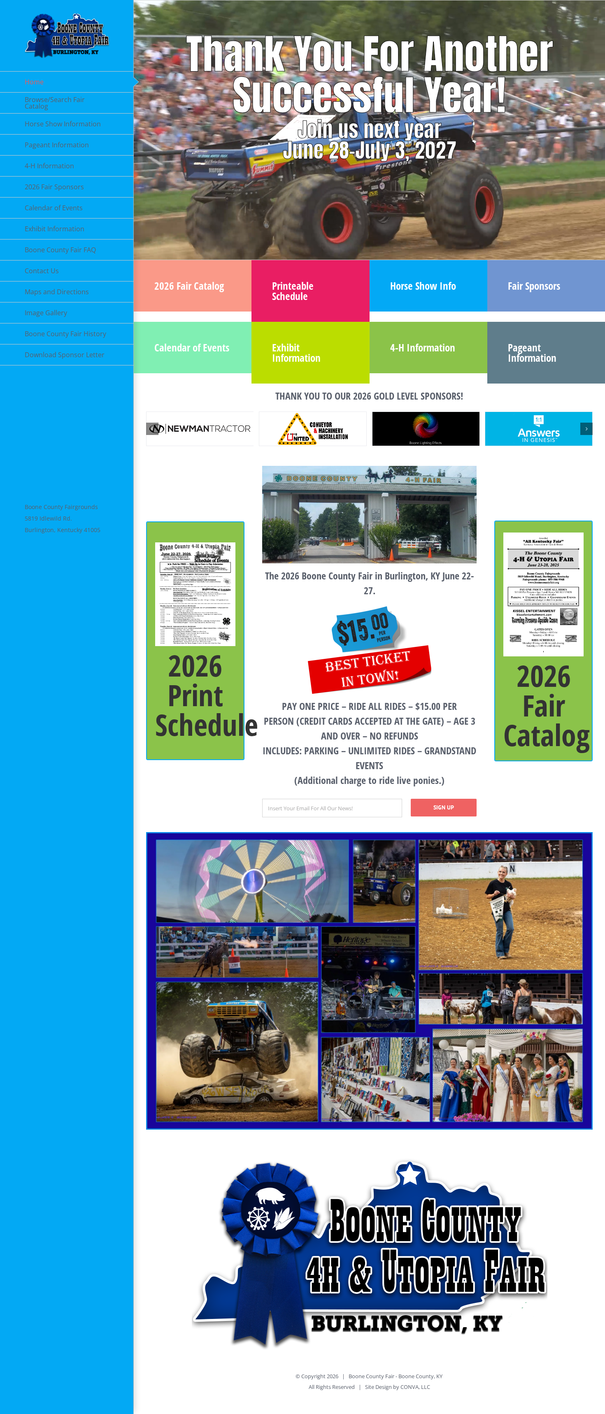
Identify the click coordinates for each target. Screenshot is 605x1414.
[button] (152, 429)
